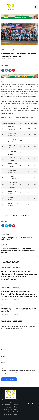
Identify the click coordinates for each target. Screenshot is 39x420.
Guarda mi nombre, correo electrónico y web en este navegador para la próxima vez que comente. (18, 372)
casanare (5, 215)
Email (3, 356)
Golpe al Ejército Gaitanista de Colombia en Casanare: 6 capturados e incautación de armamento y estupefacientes (19, 275)
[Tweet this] (6, 70)
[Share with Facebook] (2, 70)
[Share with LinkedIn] (10, 70)
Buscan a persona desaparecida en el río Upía (18, 310)
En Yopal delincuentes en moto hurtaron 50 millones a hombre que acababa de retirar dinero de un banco (19, 294)
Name (3, 350)
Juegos (25, 215)
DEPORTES (15, 215)
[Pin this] (13, 70)
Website (3, 362)
